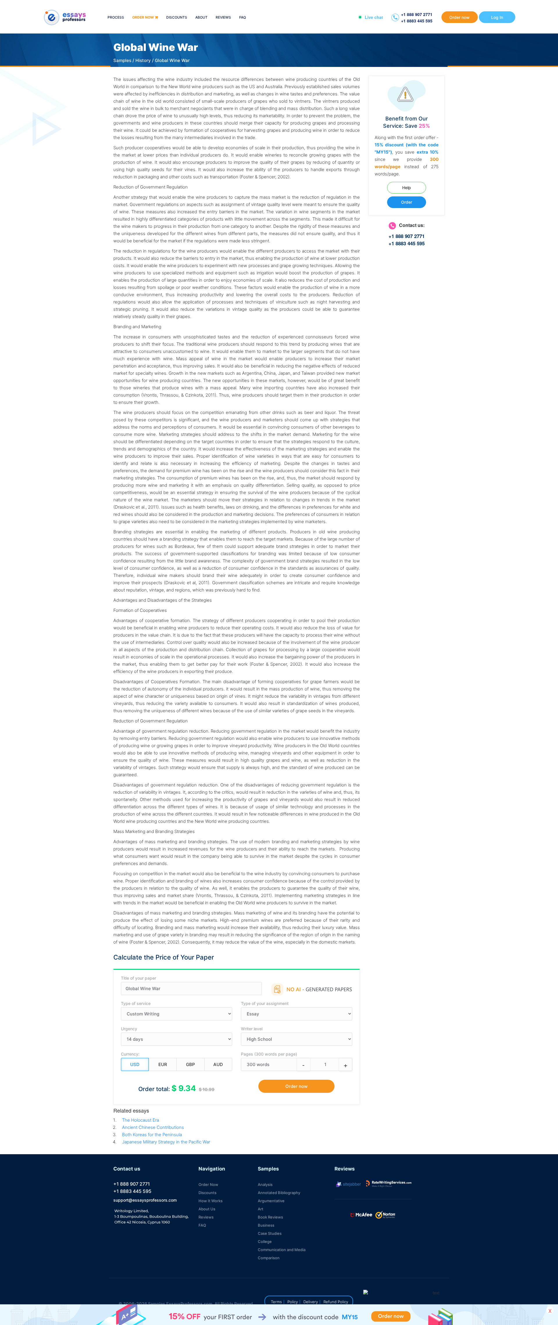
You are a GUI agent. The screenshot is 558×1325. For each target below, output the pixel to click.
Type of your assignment (265, 1003)
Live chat (374, 17)
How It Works (210, 1200)
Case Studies (270, 1233)
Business (266, 1225)
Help (406, 187)
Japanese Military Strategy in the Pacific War (166, 1142)
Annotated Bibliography (279, 1192)
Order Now (208, 1184)
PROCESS (116, 17)
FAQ (242, 17)
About (201, 17)
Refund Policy (335, 1301)
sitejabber (351, 1184)
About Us (206, 1209)
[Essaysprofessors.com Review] (389, 1183)
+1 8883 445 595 (416, 21)
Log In (497, 17)
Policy (292, 1301)
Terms (276, 1301)
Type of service (136, 1003)
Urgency (129, 1028)
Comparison (269, 1257)
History (143, 60)
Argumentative (271, 1200)
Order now (143, 17)
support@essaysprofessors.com (145, 1200)
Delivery (310, 1301)
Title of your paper (138, 978)
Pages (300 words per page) (269, 1054)
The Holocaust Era (140, 1120)
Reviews (223, 17)
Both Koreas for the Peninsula (152, 1134)
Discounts (176, 17)
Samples (122, 60)
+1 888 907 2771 (416, 14)
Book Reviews (270, 1217)
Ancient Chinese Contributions (153, 1127)
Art (260, 1209)
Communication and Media (281, 1249)
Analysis (265, 1184)
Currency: (130, 1054)
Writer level (251, 1028)
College (265, 1241)
